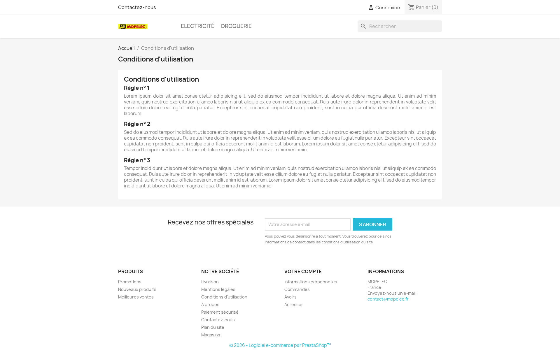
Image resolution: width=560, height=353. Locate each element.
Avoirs (290, 297)
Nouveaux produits (137, 289)
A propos (210, 304)
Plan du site (212, 327)
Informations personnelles (310, 281)
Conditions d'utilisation (224, 297)
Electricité (197, 26)
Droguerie (236, 26)
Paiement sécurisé (220, 312)
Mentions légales (218, 289)
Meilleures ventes (136, 297)
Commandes (297, 289)
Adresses (294, 304)
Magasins (210, 335)
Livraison (210, 281)
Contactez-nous (137, 7)
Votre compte (303, 271)
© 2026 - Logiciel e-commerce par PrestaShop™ (280, 345)
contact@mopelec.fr (388, 299)
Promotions (129, 281)
